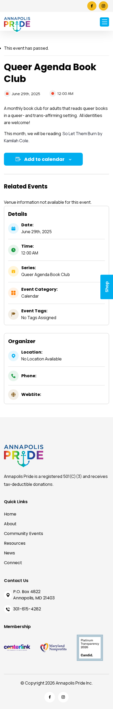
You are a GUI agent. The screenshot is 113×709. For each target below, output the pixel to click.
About (10, 524)
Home (10, 514)
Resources (14, 543)
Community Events (23, 534)
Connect (13, 563)
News (9, 553)
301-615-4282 (27, 609)
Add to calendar (44, 159)
